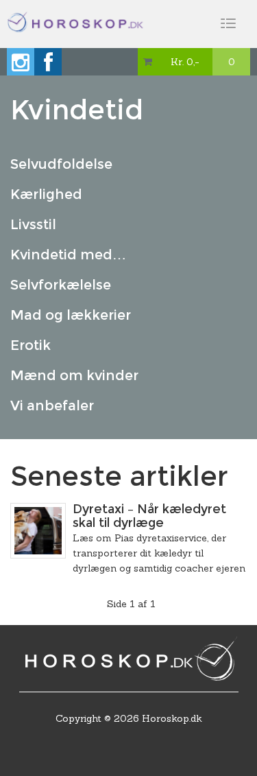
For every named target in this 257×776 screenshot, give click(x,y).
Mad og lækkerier (70, 315)
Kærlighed (46, 194)
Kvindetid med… (68, 254)
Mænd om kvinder (74, 375)
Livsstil (33, 224)
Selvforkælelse (60, 285)
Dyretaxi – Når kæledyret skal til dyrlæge (149, 516)
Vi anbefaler (52, 405)
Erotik (30, 345)
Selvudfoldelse (61, 164)
